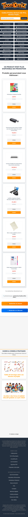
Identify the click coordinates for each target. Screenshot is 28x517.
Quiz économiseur (14, 474)
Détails (13, 104)
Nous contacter (14, 483)
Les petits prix (14, 459)
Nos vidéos (14, 499)
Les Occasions (14, 461)
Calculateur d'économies (14, 477)
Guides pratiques (14, 494)
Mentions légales (14, 491)
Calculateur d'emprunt (14, 480)
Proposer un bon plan (14, 467)
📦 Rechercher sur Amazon (14, 303)
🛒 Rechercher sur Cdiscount (14, 310)
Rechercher (24, 18)
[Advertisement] (14, 333)
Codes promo (14, 453)
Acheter (14, 107)
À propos (14, 488)
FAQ (14, 485)
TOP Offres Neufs (14, 456)
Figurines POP (14, 464)
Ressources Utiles (14, 497)
